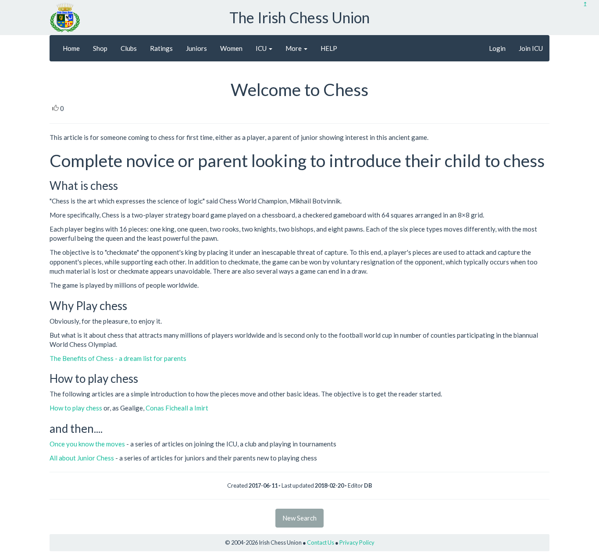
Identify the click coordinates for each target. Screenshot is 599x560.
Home (71, 48)
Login (497, 48)
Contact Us (320, 542)
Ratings (161, 48)
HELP (329, 48)
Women (231, 48)
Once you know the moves (87, 444)
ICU (262, 48)
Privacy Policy (356, 542)
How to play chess (76, 408)
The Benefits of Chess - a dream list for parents (118, 358)
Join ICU (531, 48)
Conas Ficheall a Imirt (177, 408)
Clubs (129, 48)
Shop (100, 48)
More (294, 48)
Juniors (196, 48)
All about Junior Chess (82, 458)
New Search (299, 518)
